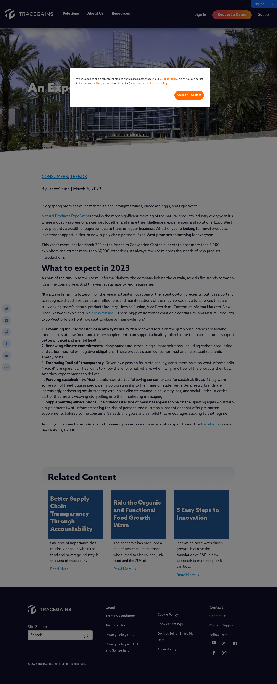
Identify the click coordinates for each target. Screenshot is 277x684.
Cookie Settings (93, 83)
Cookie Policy (168, 79)
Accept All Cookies (189, 95)
